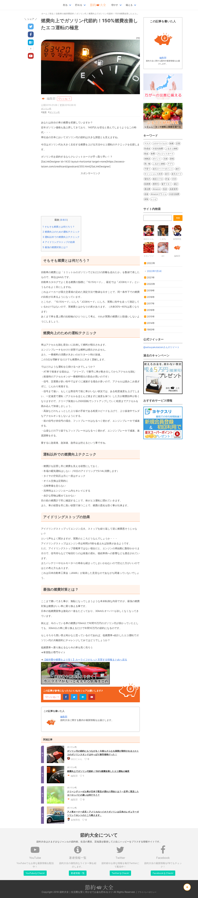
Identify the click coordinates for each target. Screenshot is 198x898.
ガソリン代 (46, 108)
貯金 (167, 179)
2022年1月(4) (154, 271)
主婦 (165, 158)
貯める (78, 4)
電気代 (147, 179)
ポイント (157, 158)
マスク (147, 143)
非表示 (63, 220)
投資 (165, 189)
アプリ (170, 163)
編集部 (63, 716)
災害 (178, 143)
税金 (146, 153)
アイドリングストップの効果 (59, 242)
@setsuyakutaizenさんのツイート (161, 347)
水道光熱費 (158, 148)
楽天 (167, 174)
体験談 (147, 158)
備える (129, 4)
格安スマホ (158, 179)
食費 (153, 153)
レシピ (154, 199)
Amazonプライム (159, 194)
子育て (147, 169)
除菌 (171, 143)
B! (83, 696)
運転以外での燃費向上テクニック (61, 236)
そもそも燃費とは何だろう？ (59, 226)
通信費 (147, 189)
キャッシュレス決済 (153, 174)
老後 (146, 194)
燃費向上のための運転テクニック (61, 231)
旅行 (178, 169)
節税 (172, 158)
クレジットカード (165, 153)
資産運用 (173, 189)
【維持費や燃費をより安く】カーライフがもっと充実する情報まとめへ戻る (85, 659)
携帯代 (156, 184)
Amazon (156, 189)
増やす (114, 4)
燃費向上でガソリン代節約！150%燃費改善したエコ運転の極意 (98, 771)
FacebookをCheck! (163, 873)
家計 (176, 184)
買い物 (147, 163)
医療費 (147, 184)
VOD (174, 179)
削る (65, 4)
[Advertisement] (90, 196)
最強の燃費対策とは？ (55, 247)
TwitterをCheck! (120, 873)
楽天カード (176, 174)
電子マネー (166, 184)
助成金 (147, 148)
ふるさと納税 (171, 148)
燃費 (44, 112)
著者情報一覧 (78, 873)
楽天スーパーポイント (163, 169)
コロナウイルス (160, 143)
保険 (146, 199)
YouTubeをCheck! (35, 873)
